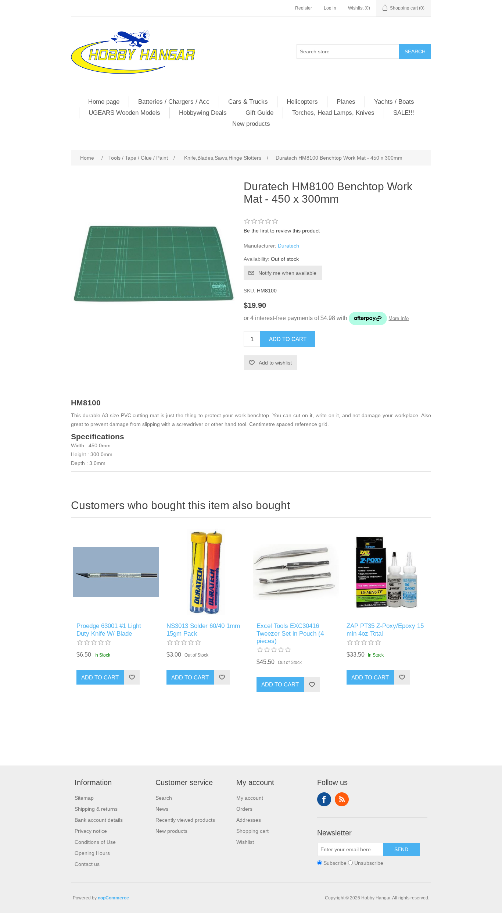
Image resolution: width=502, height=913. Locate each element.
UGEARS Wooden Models (124, 112)
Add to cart (287, 339)
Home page (103, 101)
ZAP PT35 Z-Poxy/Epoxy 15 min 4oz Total (385, 629)
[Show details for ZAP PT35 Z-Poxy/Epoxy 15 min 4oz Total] (386, 572)
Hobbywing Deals (203, 112)
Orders (244, 809)
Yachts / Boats (394, 101)
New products (251, 123)
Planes (346, 101)
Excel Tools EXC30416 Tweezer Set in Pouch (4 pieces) (290, 633)
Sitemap (84, 798)
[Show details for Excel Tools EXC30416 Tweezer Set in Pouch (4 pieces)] (296, 572)
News (161, 809)
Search (415, 51)
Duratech (288, 246)
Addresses (248, 820)
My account (249, 798)
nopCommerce (113, 897)
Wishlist (245, 842)
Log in (330, 8)
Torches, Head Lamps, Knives (333, 112)
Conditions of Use (95, 842)
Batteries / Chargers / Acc (173, 101)
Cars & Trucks (248, 101)
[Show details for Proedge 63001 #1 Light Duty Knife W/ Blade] (116, 572)
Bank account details (99, 820)
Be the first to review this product (282, 231)
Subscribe (335, 863)
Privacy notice (91, 831)
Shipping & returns (96, 809)
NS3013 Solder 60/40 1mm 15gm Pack (203, 629)
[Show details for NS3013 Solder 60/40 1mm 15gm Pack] (206, 572)
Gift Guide (259, 112)
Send (401, 849)
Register (303, 8)
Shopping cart (252, 831)
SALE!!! (403, 112)
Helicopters (302, 101)
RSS (342, 799)
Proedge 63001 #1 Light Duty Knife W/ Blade (108, 629)
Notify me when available (287, 273)
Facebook (324, 799)
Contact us (87, 864)
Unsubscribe (368, 863)
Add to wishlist (275, 363)
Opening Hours (92, 853)
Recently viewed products (185, 820)
